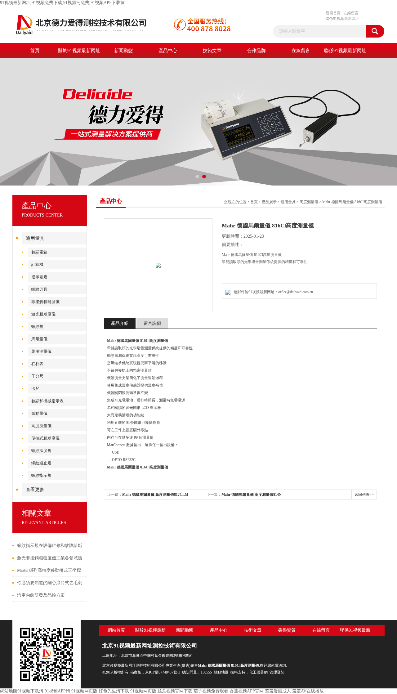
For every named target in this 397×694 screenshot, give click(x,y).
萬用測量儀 (41, 351)
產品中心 (167, 50)
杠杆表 (37, 363)
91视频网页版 (84, 691)
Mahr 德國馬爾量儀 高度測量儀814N (251, 494)
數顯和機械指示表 (47, 401)
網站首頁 (116, 630)
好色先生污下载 (114, 691)
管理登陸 (277, 672)
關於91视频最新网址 (79, 50)
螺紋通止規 (41, 463)
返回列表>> (364, 494)
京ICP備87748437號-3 (162, 672)
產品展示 (269, 202)
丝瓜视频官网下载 (175, 691)
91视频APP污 (57, 691)
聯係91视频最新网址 (342, 18)
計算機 (37, 264)
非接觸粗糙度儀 (45, 301)
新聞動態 (123, 50)
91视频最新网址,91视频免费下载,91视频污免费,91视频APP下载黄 (62, 2)
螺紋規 (37, 326)
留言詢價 (152, 323)
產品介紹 (119, 323)
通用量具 (35, 238)
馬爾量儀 (39, 339)
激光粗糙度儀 (43, 314)
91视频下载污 (30, 691)
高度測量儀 (41, 425)
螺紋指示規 (41, 475)
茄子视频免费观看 (211, 691)
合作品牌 (256, 50)
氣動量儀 (39, 413)
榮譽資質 (287, 630)
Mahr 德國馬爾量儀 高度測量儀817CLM (155, 494)
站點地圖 (221, 672)
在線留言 (351, 13)
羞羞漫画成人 (278, 691)
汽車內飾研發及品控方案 (41, 595)
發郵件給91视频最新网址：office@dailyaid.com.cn (272, 292)
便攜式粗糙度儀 (45, 438)
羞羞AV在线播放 (308, 691)
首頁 (34, 50)
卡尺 (35, 388)
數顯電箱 (39, 252)
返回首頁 (333, 13)
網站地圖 (8, 691)
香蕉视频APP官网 (247, 691)
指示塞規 (39, 277)
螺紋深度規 (41, 450)
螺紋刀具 (39, 289)
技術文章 (212, 50)
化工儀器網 (258, 672)
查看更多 (35, 489)
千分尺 (37, 376)
